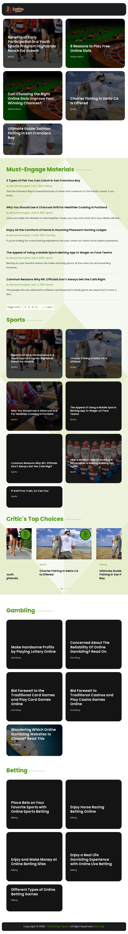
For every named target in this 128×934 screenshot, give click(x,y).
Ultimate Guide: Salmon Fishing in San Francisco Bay (29, 133)
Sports (11, 56)
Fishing (11, 143)
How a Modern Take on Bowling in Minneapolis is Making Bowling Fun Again (92, 463)
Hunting (51, 235)
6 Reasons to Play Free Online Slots (90, 48)
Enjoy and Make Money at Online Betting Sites (34, 861)
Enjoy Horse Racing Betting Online (87, 809)
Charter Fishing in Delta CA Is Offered (94, 101)
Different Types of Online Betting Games (33, 892)
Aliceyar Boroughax (20, 186)
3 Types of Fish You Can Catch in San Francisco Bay (43, 180)
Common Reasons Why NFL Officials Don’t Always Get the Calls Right (56, 279)
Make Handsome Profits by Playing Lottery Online (33, 649)
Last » (50, 307)
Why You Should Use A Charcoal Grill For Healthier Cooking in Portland (56, 207)
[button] (59, 588)
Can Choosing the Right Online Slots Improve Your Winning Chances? (31, 98)
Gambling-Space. (58, 926)
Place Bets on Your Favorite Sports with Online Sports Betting (30, 807)
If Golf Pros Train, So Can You (29, 491)
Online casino (76, 56)
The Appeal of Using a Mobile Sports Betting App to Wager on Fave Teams (59, 252)
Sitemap (99, 926)
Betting (14, 817)
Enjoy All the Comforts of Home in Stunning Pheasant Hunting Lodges (56, 230)
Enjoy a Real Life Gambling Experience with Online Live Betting (91, 859)
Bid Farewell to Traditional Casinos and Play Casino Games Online (91, 697)
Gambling (16, 657)
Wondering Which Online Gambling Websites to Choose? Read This (33, 734)
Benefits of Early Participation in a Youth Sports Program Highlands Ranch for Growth (32, 44)
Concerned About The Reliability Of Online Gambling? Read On (89, 647)
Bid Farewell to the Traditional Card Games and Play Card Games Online (33, 697)
